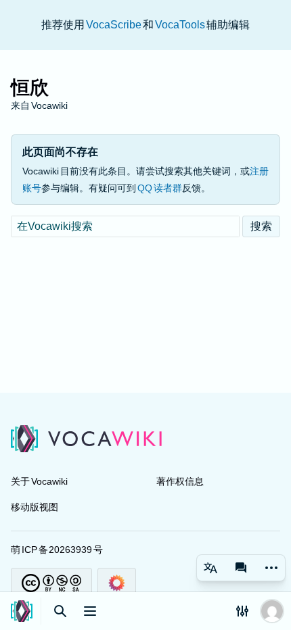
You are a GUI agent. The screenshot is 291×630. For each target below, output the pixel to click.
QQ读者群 (159, 188)
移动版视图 (34, 507)
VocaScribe (114, 24)
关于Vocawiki (39, 481)
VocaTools (180, 24)
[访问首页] (21, 611)
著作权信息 (180, 481)
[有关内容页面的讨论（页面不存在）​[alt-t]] (241, 567)
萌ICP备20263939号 (57, 549)
